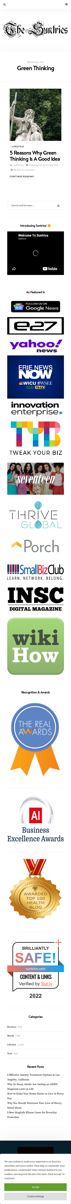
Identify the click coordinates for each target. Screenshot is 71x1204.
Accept (35, 1187)
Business (11, 1027)
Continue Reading (22, 176)
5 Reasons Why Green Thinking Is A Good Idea (35, 155)
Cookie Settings (35, 1196)
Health (10, 1035)
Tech (9, 1053)
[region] (35, 1179)
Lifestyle (18, 146)
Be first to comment (23, 170)
